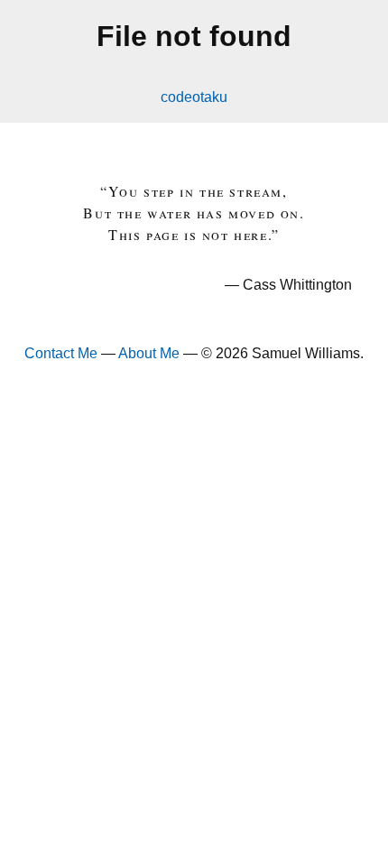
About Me (149, 353)
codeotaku (194, 97)
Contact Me (60, 353)
